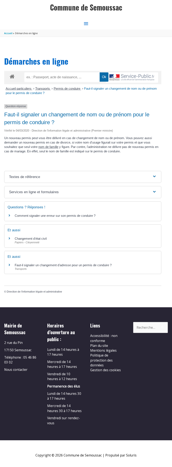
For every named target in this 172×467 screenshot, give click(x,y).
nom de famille (48, 147)
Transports (43, 88)
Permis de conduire (67, 88)
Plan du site (99, 345)
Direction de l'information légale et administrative (34, 291)
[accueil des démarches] (12, 75)
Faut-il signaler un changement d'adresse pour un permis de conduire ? (63, 265)
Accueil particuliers (19, 88)
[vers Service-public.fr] (132, 77)
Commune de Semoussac (86, 7)
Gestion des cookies (105, 370)
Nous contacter (15, 369)
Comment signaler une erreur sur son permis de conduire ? (55, 215)
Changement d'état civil (31, 238)
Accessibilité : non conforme (103, 338)
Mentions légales (103, 350)
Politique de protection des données (101, 360)
